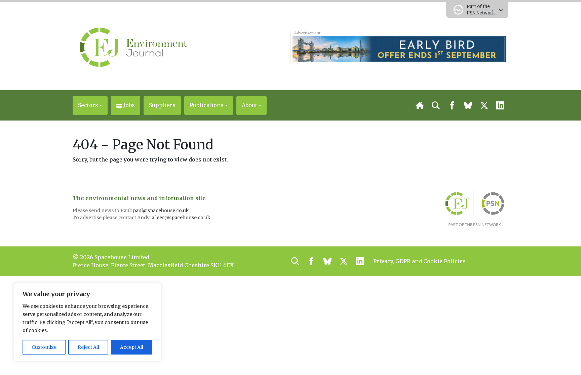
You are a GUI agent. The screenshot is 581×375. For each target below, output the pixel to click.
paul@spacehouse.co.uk (161, 210)
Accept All (131, 347)
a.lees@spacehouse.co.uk (181, 218)
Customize (44, 347)
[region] (87, 322)
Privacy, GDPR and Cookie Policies (419, 261)
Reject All (88, 347)
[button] (90, 105)
